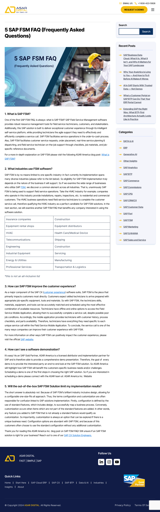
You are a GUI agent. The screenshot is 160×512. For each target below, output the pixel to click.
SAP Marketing (130, 226)
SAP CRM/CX (130, 200)
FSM (23, 187)
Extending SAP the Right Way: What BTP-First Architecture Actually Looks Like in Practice (137, 114)
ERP (125, 147)
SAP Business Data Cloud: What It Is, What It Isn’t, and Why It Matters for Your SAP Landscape (137, 60)
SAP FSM (128, 220)
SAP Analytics (130, 167)
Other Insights (130, 161)
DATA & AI (128, 141)
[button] (80, 10)
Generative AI (130, 154)
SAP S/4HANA (130, 233)
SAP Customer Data (133, 207)
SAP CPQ (127, 193)
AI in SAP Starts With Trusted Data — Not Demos (137, 87)
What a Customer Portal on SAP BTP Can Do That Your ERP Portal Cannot (136, 99)
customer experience (54, 292)
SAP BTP (127, 174)
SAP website (27, 339)
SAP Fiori (127, 213)
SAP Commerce (131, 180)
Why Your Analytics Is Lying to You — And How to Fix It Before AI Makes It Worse (137, 75)
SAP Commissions (132, 187)
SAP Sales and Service (134, 240)
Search (123, 25)
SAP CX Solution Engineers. (78, 435)
